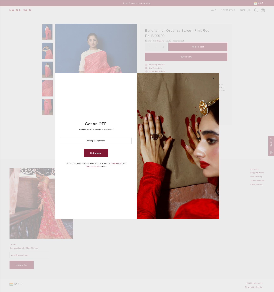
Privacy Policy (116, 163)
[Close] (213, 78)
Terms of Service (93, 166)
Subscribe (96, 153)
